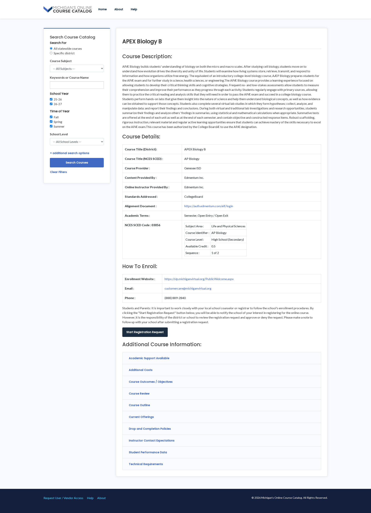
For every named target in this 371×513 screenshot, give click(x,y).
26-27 (58, 104)
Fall (56, 117)
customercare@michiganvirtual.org (188, 288)
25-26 (58, 99)
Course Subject (61, 61)
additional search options (69, 153)
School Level (59, 134)
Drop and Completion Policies (150, 429)
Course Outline (139, 405)
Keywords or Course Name (69, 77)
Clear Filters (58, 172)
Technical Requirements (146, 464)
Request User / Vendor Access (63, 498)
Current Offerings (141, 417)
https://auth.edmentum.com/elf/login (208, 206)
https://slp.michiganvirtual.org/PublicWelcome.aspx (199, 279)
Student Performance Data (148, 452)
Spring (58, 122)
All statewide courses (68, 48)
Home (102, 9)
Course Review (139, 393)
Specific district (64, 53)
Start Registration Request (145, 332)
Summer (59, 126)
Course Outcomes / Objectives (151, 382)
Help (134, 9)
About (118, 9)
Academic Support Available (149, 358)
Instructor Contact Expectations (151, 440)
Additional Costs (140, 370)
